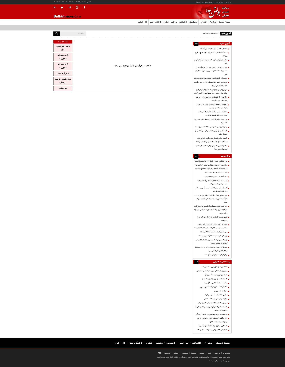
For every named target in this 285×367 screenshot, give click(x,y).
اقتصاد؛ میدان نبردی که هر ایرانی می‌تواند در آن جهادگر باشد (211, 132)
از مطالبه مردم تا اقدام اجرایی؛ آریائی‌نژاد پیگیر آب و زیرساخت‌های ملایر (211, 242)
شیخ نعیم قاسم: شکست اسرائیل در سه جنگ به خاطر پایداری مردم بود (210, 84)
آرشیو (209, 353)
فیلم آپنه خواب (63, 73)
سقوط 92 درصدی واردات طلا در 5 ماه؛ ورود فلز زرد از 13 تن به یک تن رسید (210, 249)
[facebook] (84, 8)
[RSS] (55, 8)
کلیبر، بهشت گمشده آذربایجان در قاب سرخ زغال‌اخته (212, 219)
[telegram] (70, 7)
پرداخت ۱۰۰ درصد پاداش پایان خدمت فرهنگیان (211, 314)
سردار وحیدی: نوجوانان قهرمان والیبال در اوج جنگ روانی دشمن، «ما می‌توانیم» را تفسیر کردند (210, 91)
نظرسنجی (185, 353)
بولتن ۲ (213, 22)
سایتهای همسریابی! (220, 291)
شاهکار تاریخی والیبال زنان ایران (216, 172)
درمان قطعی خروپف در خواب (63, 81)
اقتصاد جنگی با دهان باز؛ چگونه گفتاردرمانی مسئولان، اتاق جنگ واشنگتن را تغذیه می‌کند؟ (211, 140)
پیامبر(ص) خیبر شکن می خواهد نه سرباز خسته (211, 126)
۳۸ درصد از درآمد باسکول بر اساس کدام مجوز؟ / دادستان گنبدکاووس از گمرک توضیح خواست (211, 167)
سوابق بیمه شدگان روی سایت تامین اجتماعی (212, 270)
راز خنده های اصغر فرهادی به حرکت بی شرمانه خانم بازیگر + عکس (211, 309)
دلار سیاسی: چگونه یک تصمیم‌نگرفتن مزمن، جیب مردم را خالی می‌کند (212, 182)
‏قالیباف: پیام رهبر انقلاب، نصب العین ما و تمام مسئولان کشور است (211, 190)
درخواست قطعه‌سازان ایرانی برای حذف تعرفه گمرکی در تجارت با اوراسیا (212, 106)
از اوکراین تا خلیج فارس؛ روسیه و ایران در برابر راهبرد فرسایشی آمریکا (211, 99)
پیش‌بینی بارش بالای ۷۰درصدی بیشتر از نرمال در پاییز (210, 62)
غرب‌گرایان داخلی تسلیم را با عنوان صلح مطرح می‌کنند (211, 54)
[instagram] (77, 8)
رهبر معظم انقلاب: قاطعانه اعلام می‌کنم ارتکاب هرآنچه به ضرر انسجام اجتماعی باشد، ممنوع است (211, 199)
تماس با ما (87, 1)
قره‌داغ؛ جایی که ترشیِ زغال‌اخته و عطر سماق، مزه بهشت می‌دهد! (211, 147)
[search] (56, 33)
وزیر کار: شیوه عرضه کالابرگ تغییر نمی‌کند (212, 236)
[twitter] (62, 8)
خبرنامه (64, 1)
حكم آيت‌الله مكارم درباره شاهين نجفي (213, 286)
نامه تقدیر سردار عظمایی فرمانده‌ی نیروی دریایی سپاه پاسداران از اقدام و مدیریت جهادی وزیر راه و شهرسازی (210, 209)
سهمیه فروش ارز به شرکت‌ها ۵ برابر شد (213, 232)
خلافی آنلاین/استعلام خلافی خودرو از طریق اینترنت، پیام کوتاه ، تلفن (212, 320)
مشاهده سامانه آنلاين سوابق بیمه (215, 282)
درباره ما (78, 1)
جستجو (202, 353)
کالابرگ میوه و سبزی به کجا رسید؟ (215, 176)
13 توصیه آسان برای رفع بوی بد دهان (214, 278)
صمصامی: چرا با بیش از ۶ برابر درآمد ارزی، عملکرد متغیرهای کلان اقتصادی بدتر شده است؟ (210, 226)
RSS (159, 353)
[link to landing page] (217, 11)
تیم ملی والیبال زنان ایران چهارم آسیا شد (213, 48)
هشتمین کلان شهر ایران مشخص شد (214, 266)
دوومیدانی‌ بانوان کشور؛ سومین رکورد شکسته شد (210, 78)
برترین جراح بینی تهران (63, 48)
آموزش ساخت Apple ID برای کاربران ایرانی (212, 303)
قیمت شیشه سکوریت (63, 57)
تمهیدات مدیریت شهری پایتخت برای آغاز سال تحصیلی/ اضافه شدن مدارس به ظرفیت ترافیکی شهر (211, 71)
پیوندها (71, 1)
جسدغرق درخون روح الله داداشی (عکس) (213, 325)
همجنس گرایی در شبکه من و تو (216, 274)
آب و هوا (57, 1)
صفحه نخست (224, 22)
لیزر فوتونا (63, 88)
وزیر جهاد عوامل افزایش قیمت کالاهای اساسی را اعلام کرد (210, 121)
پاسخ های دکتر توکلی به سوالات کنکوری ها (212, 329)
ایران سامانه (214, 361)
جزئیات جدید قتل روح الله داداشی (215, 299)
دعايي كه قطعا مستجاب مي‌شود (216, 295)
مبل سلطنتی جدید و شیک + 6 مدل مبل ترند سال (210, 161)
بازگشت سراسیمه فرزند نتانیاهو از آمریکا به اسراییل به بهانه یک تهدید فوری (212, 114)
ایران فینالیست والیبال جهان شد (216, 254)
